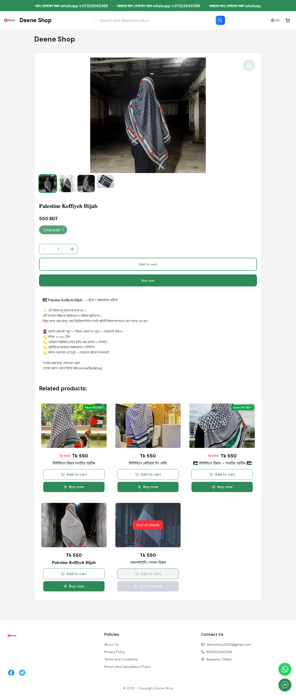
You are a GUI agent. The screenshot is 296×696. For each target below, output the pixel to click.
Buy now (148, 280)
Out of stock (150, 586)
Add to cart (148, 264)
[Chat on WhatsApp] (284, 669)
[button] (47, 183)
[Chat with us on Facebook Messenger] (284, 684)
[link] (28, 20)
